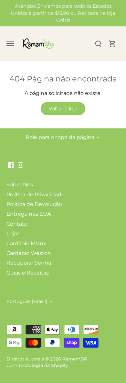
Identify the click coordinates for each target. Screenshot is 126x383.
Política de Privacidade (35, 195)
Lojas (12, 233)
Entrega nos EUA (28, 214)
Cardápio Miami (26, 243)
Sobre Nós (19, 185)
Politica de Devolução (34, 204)
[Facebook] (11, 164)
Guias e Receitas (27, 273)
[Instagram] (20, 164)
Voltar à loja (63, 109)
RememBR (74, 359)
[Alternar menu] (10, 43)
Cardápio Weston (28, 253)
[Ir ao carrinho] (112, 43)
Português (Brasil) (26, 301)
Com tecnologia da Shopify (37, 365)
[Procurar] (98, 43)
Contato (16, 224)
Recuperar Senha (28, 263)
